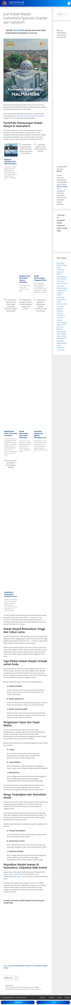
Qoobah (6, 730)
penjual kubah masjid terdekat (14, 874)
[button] (69, 3)
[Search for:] (62, 14)
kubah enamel (21, 116)
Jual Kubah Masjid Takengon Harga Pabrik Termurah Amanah (23, 989)
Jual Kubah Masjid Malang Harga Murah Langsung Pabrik (62, 290)
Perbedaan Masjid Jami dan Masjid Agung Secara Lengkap (22, 987)
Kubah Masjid (9, 985)
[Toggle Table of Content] (15, 978)
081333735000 (19, 30)
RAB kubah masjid (20, 876)
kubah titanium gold (37, 116)
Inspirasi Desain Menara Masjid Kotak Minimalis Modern (62, 324)
